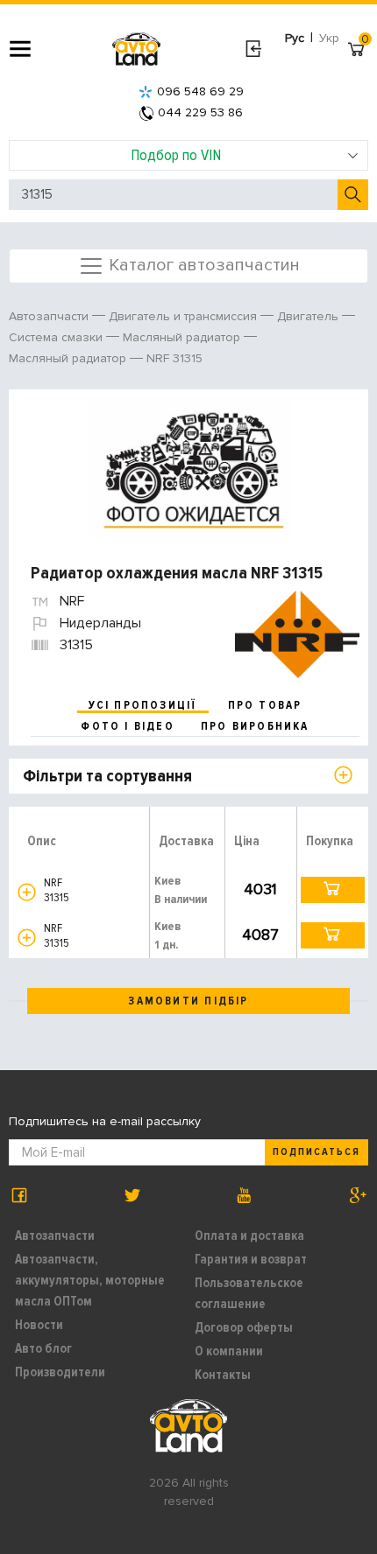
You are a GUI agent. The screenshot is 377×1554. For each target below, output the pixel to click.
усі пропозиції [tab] (143, 705)
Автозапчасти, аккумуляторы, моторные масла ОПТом (90, 1280)
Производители (60, 1372)
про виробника (255, 726)
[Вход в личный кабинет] (253, 49)
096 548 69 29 (200, 91)
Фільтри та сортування (107, 776)
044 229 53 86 (200, 112)
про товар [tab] (265, 705)
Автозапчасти (55, 1235)
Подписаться (316, 1151)
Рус (294, 38)
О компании (229, 1351)
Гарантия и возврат (251, 1259)
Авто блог (43, 1348)
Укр (329, 38)
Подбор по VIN (176, 154)
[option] (190, 468)
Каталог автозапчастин (202, 264)
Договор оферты (244, 1327)
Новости (39, 1325)
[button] (27, 892)
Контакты (223, 1374)
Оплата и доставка (249, 1235)
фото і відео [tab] (127, 726)
